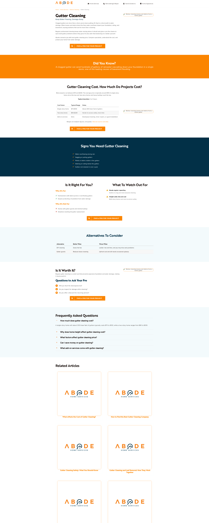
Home (57, 9)
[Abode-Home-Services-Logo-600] (64, 2)
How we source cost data (100, 122)
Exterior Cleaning (74, 9)
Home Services (64, 9)
